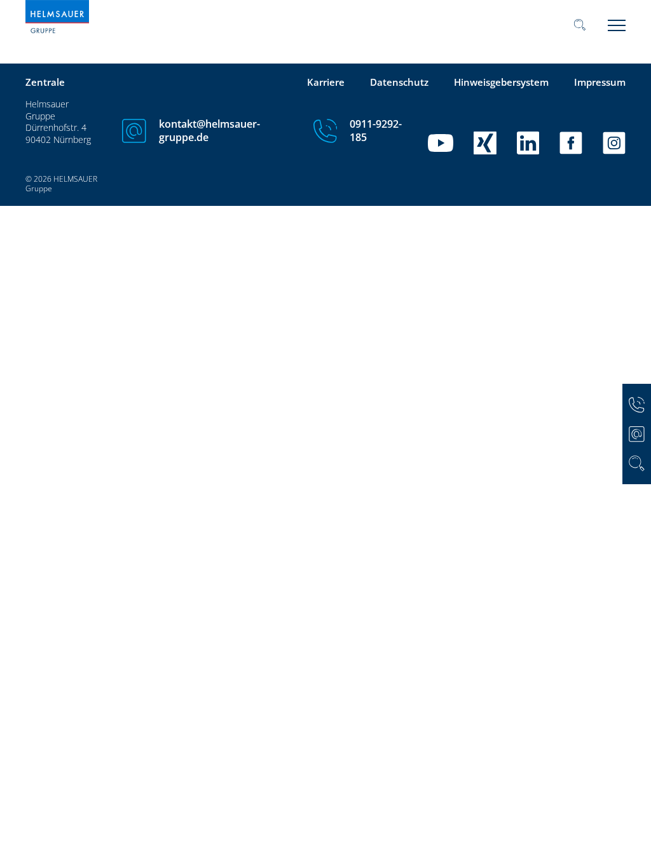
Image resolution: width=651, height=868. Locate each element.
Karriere (326, 82)
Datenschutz (399, 82)
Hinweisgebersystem (501, 82)
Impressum (600, 82)
